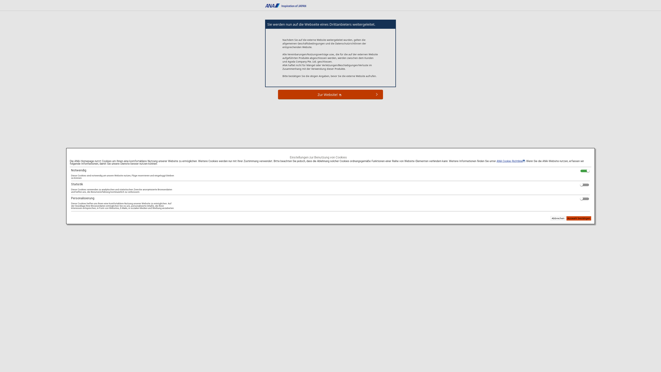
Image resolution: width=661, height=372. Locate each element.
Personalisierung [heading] (82, 198)
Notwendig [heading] (78, 170)
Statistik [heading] (77, 184)
